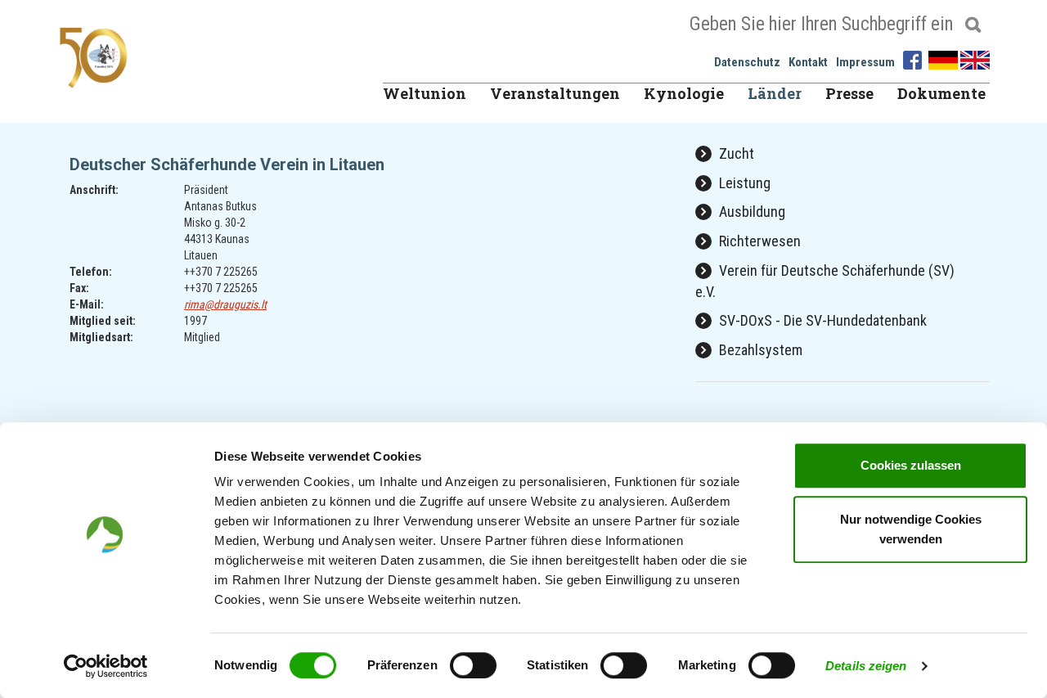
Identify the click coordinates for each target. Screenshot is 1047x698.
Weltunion (424, 93)
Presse (849, 93)
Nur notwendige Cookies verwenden (911, 529)
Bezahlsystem (759, 349)
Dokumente (941, 93)
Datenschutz (747, 62)
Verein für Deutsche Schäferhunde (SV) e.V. (825, 281)
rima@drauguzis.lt (225, 304)
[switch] (473, 665)
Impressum (865, 62)
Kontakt (808, 62)
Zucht (735, 153)
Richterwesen (758, 241)
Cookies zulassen (911, 465)
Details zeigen (865, 666)
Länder (775, 93)
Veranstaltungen (555, 93)
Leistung (743, 182)
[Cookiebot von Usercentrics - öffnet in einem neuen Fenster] (105, 666)
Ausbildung (750, 211)
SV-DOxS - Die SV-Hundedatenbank (821, 320)
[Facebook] (914, 58)
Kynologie (684, 93)
